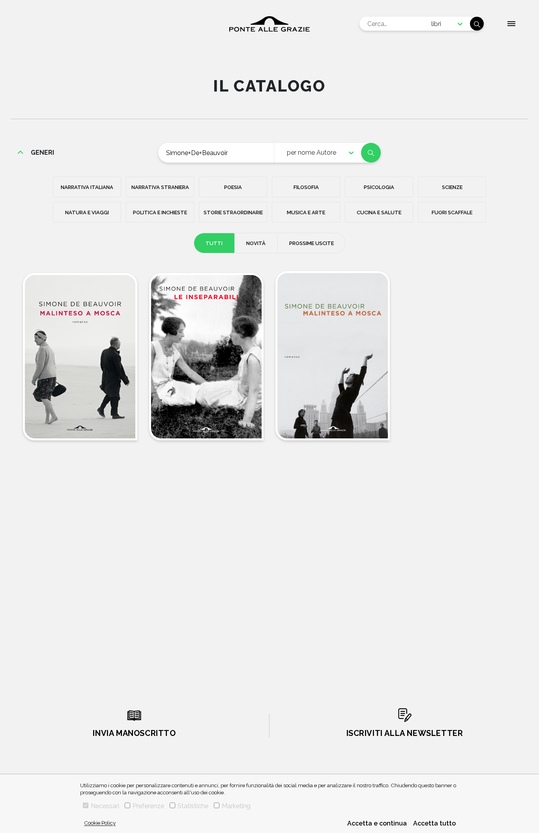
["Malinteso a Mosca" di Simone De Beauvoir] (80, 356)
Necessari (105, 806)
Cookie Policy (100, 823)
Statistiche (193, 806)
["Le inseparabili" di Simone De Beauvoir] (206, 356)
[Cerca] (477, 24)
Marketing (236, 806)
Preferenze (148, 806)
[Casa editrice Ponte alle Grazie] (269, 24)
